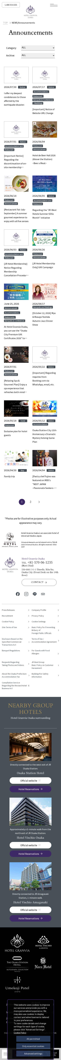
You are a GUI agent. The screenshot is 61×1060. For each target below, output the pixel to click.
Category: (11, 47)
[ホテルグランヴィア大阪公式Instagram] (26, 593)
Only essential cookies (33, 1046)
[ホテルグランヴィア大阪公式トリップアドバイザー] (43, 593)
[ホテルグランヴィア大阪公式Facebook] (18, 593)
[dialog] (30, 1029)
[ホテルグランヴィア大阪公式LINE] (34, 593)
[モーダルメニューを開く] (54, 5)
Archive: (10, 55)
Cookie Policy (20, 1033)
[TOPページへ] (30, 11)
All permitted (33, 1038)
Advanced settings (33, 1053)
